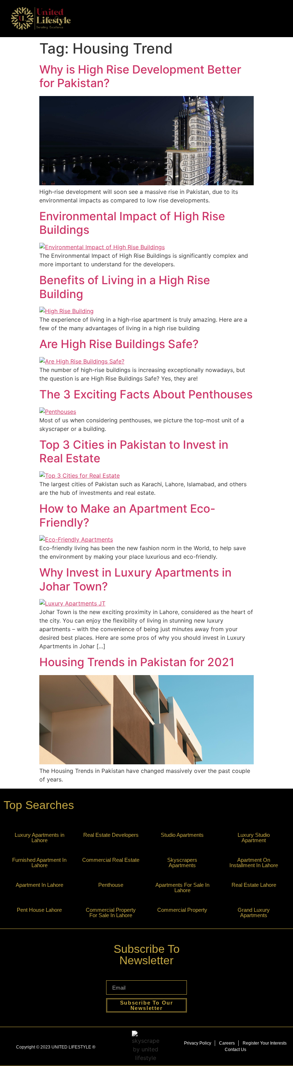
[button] (288, 18)
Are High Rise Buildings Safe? (119, 344)
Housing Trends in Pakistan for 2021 (136, 662)
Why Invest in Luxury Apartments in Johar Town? (135, 579)
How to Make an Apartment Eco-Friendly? (127, 515)
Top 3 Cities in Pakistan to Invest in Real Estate (133, 451)
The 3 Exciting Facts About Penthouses (146, 394)
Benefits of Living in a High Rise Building (124, 287)
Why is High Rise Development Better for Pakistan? (140, 76)
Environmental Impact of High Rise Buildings (132, 223)
